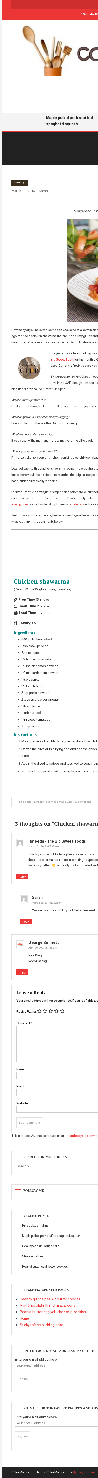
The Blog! (19, 182)
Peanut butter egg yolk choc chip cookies (53, 1312)
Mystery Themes (84, 1472)
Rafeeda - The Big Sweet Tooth (56, 841)
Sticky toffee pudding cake (41, 1325)
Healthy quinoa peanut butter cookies (50, 1299)
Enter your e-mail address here (36, 1359)
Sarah (43, 191)
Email (20, 1086)
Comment (24, 1023)
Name (20, 1069)
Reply (22, 876)
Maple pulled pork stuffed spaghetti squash (51, 1236)
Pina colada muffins (35, 1225)
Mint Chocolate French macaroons (47, 1305)
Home (24, 1318)
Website (22, 1103)
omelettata (76, 504)
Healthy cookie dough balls (40, 1246)
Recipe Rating (26, 1011)
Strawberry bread (33, 1256)
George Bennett (43, 942)
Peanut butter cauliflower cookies (45, 1266)
